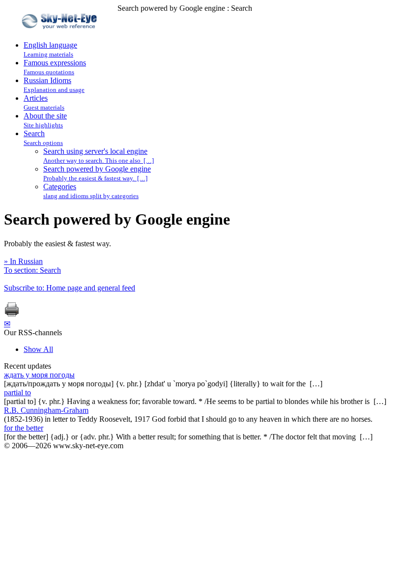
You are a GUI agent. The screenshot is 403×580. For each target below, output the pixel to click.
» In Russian (23, 261)
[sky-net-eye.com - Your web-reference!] (60, 36)
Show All (38, 349)
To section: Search (32, 270)
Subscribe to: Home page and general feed (69, 288)
